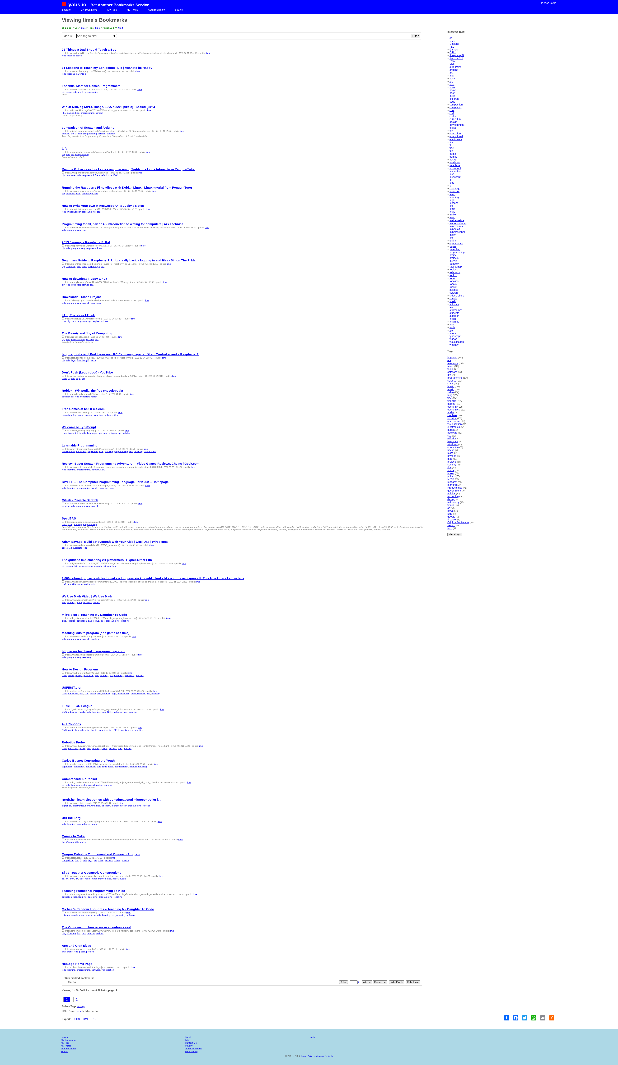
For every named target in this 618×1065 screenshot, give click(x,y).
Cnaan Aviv (306, 1056)
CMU (452, 41)
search (451, 525)
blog (451, 84)
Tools (312, 1037)
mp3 (449, 458)
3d (450, 38)
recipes (453, 269)
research (452, 482)
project (453, 255)
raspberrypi (455, 266)
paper (452, 246)
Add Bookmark (156, 9)
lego (451, 200)
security (451, 464)
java (451, 174)
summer (454, 315)
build (452, 96)
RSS (94, 1019)
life (451, 206)
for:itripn (452, 418)
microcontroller (457, 223)
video (450, 392)
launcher (454, 191)
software (454, 304)
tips (449, 467)
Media (450, 479)
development (456, 124)
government (454, 490)
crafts (452, 116)
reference (454, 272)
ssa (451, 307)
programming (457, 252)
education (455, 133)
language (454, 188)
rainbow (454, 263)
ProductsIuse (454, 487)
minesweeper (457, 232)
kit (450, 185)
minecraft (454, 229)
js (450, 179)
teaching (454, 321)
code (452, 101)
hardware (454, 162)
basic (452, 78)
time (83, 28)
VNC (452, 64)
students (454, 313)
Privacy (188, 1045)
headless (454, 165)
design (453, 122)
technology (453, 496)
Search (179, 9)
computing (455, 107)
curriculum (455, 119)
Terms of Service (193, 1048)
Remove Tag (380, 982)
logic (452, 211)
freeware (452, 432)
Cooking (454, 43)
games (453, 156)
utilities (451, 493)
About (188, 1037)
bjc (451, 81)
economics (453, 409)
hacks (452, 159)
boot (451, 93)
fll (450, 145)
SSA (452, 61)
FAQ (187, 1040)
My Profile (132, 9)
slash (452, 301)
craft (451, 113)
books (452, 90)
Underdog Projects (323, 1056)
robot (452, 278)
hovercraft (455, 168)
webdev (454, 344)
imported (452, 357)
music (450, 389)
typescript (454, 336)
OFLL (452, 52)
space (450, 470)
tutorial (453, 333)
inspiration (455, 171)
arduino (453, 69)
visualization (456, 342)
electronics (455, 139)
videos (453, 339)
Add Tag (367, 982)
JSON (76, 1019)
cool (451, 110)
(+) (359, 982)
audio (450, 412)
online (453, 240)
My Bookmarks (88, 9)
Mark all (72, 982)
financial (452, 401)
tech (449, 528)
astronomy (453, 502)
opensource (456, 243)
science (453, 289)
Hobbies (452, 415)
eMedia (451, 438)
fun (451, 151)
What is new (191, 1051)
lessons (453, 203)
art (450, 72)
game (452, 153)
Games (453, 49)
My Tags (112, 9)
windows (452, 444)
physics (451, 456)
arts (451, 75)
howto (450, 386)
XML (86, 1019)
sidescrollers (456, 295)
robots (453, 284)
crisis (450, 383)
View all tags (455, 534)
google (451, 516)
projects (454, 258)
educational (456, 136)
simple (453, 298)
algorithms (455, 67)
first (451, 142)
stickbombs (455, 310)
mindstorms (456, 226)
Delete (343, 982)
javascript (454, 177)
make (452, 214)
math (452, 217)
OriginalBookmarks (458, 522)
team (452, 324)
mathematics (456, 220)
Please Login (548, 3)
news (450, 511)
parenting (454, 249)
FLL (451, 46)
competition (456, 104)
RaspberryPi (456, 55)
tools (452, 327)
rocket (452, 287)
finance (451, 519)
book (452, 87)
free (451, 148)
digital (452, 127)
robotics (454, 281)
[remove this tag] (71, 36)
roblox (453, 275)
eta (449, 360)
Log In (78, 1011)
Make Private (396, 982)
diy (451, 130)
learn (452, 194)
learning (454, 197)
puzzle (453, 260)
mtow (452, 234)
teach (452, 318)
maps (450, 429)
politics (451, 476)
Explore (66, 9)
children (454, 98)
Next (120, 28)
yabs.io (77, 4)
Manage (80, 1006)
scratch (453, 292)
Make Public (413, 982)
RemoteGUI (456, 58)
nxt (451, 237)
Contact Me (191, 1043)
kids (451, 182)
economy (452, 406)
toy (451, 330)
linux (452, 208)
